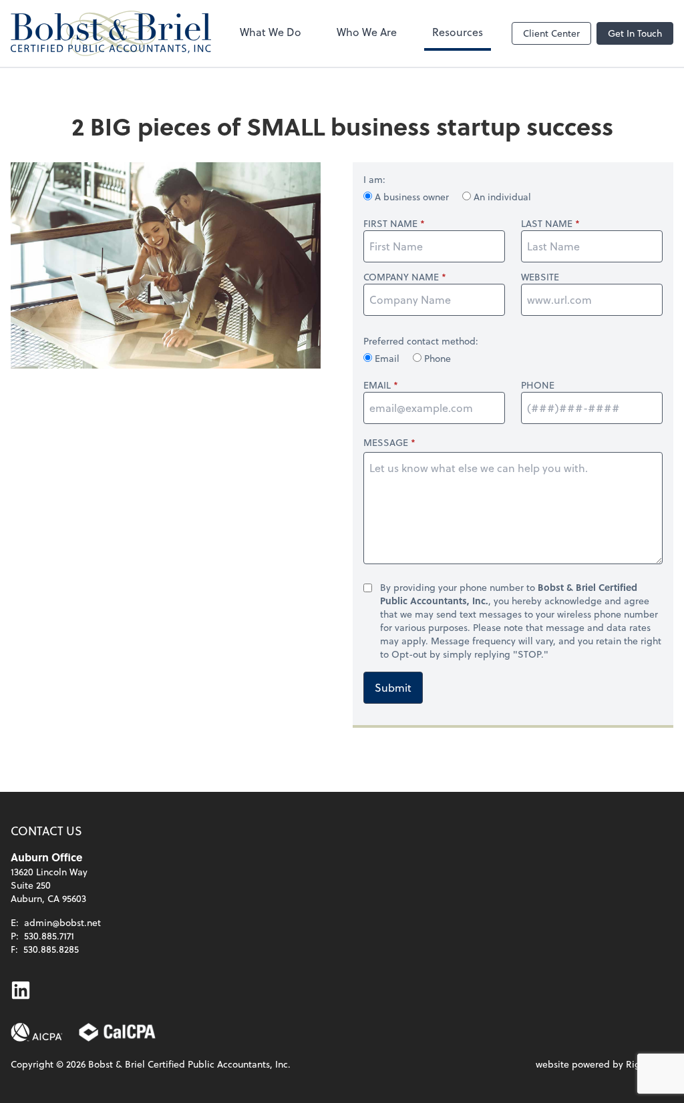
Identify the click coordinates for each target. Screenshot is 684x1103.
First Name (390, 223)
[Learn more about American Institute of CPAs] (37, 1032)
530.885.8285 (51, 949)
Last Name (546, 223)
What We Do (270, 31)
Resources (457, 31)
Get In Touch (635, 33)
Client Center (551, 33)
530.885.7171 (49, 936)
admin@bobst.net (62, 922)
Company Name (401, 277)
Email (387, 358)
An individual (501, 197)
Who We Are (367, 31)
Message (385, 442)
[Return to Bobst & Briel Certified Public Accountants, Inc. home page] (111, 33)
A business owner (412, 197)
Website (540, 277)
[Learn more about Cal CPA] (117, 1032)
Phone (436, 358)
